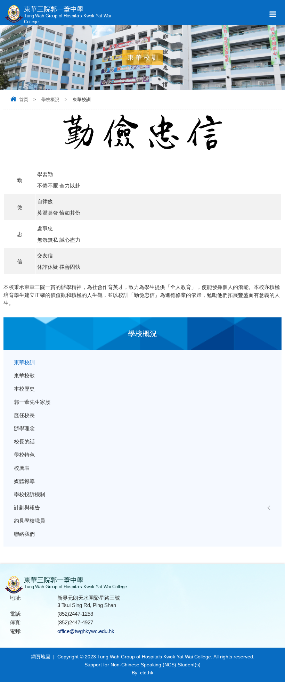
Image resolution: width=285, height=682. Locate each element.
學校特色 (24, 455)
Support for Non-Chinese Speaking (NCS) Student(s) (142, 664)
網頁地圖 (40, 656)
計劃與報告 (27, 507)
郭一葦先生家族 (32, 402)
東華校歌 (24, 376)
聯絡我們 (24, 534)
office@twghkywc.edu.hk (85, 631)
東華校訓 (24, 362)
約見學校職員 (29, 521)
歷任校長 (24, 415)
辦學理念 (24, 428)
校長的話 (24, 441)
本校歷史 (24, 389)
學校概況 (50, 99)
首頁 (23, 99)
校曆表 (22, 468)
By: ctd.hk (142, 672)
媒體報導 (24, 481)
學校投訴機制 (29, 494)
